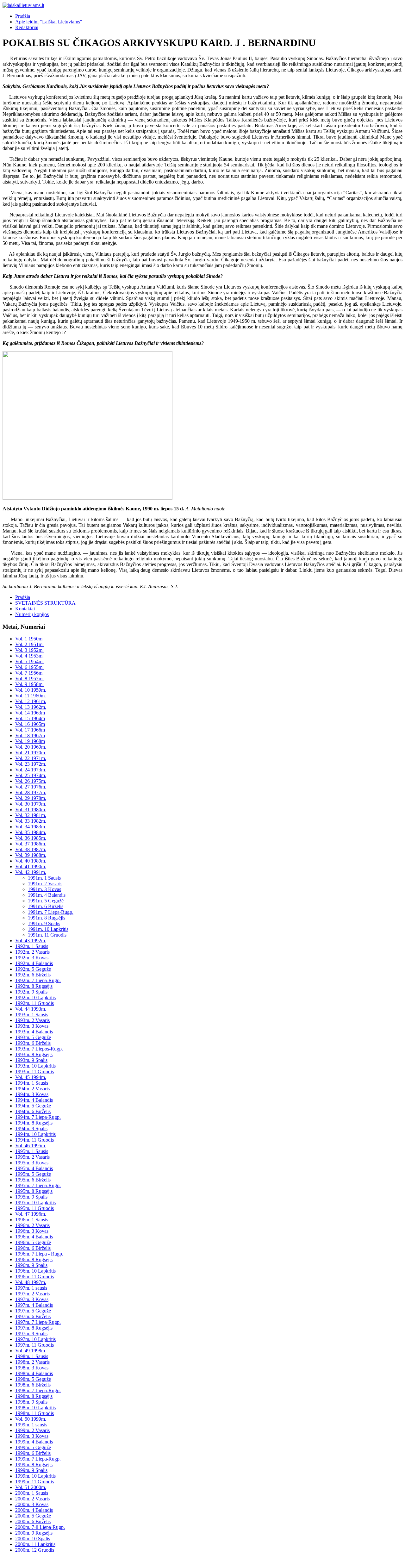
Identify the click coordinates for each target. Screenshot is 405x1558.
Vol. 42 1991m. (30, 872)
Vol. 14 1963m (30, 712)
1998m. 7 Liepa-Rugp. (38, 1390)
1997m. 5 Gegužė (33, 1310)
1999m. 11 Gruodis (34, 1481)
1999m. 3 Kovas (31, 1436)
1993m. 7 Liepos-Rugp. (39, 1048)
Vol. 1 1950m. (29, 638)
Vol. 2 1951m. (29, 644)
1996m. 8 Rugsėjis (34, 1259)
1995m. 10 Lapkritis (35, 1202)
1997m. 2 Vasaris (32, 1293)
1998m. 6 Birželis (33, 1384)
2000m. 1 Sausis (31, 1493)
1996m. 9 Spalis (31, 1265)
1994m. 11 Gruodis (34, 1140)
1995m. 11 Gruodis (34, 1208)
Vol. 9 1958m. (29, 684)
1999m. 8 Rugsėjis (34, 1464)
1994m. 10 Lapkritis (35, 1134)
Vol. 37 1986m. (30, 843)
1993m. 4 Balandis (34, 1031)
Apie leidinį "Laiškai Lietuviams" (48, 21)
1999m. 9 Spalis (31, 1470)
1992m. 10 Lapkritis (35, 997)
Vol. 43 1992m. (30, 940)
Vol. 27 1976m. (30, 786)
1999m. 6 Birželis (33, 1453)
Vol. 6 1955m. (29, 667)
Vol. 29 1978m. (30, 798)
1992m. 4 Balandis (34, 963)
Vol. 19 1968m (30, 741)
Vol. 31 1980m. (30, 809)
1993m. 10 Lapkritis (35, 1066)
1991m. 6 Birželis (45, 906)
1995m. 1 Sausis (31, 1151)
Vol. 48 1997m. (30, 1282)
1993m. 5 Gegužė (33, 1037)
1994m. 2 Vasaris (32, 1088)
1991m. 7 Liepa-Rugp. (50, 912)
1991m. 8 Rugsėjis (46, 917)
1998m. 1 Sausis (31, 1356)
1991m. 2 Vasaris (45, 883)
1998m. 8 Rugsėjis (34, 1396)
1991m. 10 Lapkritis (48, 929)
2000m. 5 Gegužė (33, 1515)
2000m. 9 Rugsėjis (34, 1533)
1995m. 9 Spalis (31, 1197)
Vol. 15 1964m (30, 718)
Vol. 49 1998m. (30, 1350)
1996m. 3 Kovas (31, 1231)
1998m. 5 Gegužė (33, 1379)
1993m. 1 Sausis (31, 1014)
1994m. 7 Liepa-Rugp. (38, 1117)
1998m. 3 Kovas (31, 1367)
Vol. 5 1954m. (29, 661)
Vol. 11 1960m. (30, 695)
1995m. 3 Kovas (31, 1162)
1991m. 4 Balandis (46, 895)
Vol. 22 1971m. (30, 758)
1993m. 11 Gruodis (34, 1071)
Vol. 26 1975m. (30, 781)
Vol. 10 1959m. (30, 690)
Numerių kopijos (32, 614)
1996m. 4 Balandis (34, 1236)
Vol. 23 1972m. (30, 764)
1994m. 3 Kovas (31, 1094)
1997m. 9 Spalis (31, 1333)
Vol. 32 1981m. (30, 815)
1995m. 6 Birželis (33, 1179)
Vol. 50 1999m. (30, 1419)
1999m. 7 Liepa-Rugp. (38, 1458)
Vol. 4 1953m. (29, 655)
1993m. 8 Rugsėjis (34, 1054)
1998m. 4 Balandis (34, 1373)
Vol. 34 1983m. (30, 826)
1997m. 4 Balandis (34, 1305)
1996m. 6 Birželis (33, 1248)
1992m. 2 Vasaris (32, 952)
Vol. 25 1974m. (30, 775)
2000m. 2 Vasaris (32, 1498)
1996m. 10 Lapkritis (35, 1271)
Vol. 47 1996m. (30, 1214)
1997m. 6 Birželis (33, 1316)
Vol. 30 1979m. (30, 804)
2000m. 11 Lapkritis (35, 1544)
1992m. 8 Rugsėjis (34, 986)
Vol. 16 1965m (30, 724)
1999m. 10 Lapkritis (35, 1476)
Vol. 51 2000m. (30, 1487)
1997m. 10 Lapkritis (35, 1339)
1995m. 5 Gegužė (33, 1174)
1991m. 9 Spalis (44, 923)
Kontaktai (25, 608)
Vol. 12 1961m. (30, 701)
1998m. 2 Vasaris (32, 1362)
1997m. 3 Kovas (31, 1299)
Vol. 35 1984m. (30, 832)
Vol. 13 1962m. (30, 707)
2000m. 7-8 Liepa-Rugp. (40, 1527)
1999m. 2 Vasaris (32, 1430)
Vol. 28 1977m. (30, 792)
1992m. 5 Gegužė (33, 969)
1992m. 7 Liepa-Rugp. (38, 980)
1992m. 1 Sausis (31, 946)
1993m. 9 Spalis (31, 1060)
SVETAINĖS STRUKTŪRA (45, 603)
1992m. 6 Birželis (33, 974)
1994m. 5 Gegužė (33, 1105)
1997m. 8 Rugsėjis (34, 1328)
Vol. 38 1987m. (30, 849)
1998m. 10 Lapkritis (35, 1407)
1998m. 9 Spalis (31, 1402)
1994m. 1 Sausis (31, 1083)
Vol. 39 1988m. (30, 855)
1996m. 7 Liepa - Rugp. (39, 1253)
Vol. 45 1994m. (30, 1077)
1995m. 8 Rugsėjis (34, 1191)
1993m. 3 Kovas (31, 1026)
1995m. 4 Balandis (34, 1168)
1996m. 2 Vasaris (32, 1225)
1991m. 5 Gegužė (46, 900)
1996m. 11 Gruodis (34, 1276)
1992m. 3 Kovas (31, 957)
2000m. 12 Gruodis (34, 1550)
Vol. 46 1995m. (30, 1145)
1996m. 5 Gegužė (33, 1242)
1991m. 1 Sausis (44, 878)
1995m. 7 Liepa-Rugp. (38, 1185)
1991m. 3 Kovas (44, 889)
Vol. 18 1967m (30, 735)
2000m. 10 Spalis (32, 1538)
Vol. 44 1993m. (30, 1009)
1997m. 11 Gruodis (34, 1345)
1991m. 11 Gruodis (47, 935)
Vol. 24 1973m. (30, 769)
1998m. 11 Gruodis (34, 1413)
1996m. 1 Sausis (31, 1219)
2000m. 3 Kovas (31, 1504)
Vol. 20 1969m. (30, 747)
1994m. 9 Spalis (31, 1128)
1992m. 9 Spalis (31, 991)
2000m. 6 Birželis (33, 1521)
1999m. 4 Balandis (34, 1441)
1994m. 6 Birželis (33, 1111)
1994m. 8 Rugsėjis (34, 1122)
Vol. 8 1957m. (29, 678)
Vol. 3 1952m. (29, 650)
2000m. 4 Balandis (34, 1510)
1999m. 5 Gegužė (33, 1447)
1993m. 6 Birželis (33, 1043)
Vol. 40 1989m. (30, 860)
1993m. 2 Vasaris (32, 1020)
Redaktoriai (26, 27)
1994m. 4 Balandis (34, 1100)
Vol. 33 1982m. (30, 821)
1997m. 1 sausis (31, 1288)
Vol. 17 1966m (30, 729)
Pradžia (22, 16)
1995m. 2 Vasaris (32, 1157)
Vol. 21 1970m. (30, 752)
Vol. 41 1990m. (30, 866)
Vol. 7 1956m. (29, 673)
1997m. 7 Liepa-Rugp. (38, 1322)
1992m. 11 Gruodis (34, 1003)
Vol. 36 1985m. (30, 838)
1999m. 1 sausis (31, 1424)
